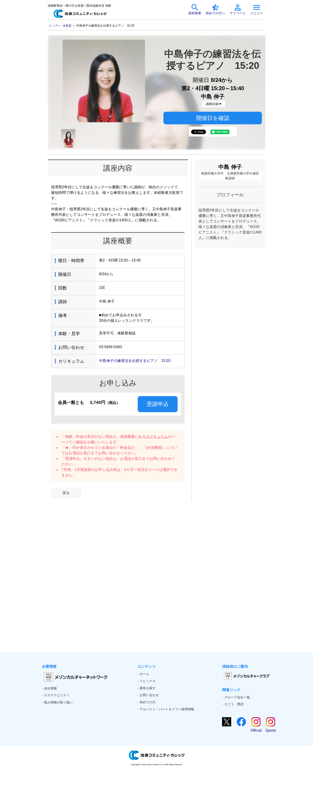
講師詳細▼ (214, 104)
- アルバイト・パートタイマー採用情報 (165, 709)
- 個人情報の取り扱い (57, 702)
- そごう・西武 (233, 704)
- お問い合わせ (148, 695)
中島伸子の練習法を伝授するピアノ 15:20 (134, 361)
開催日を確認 (212, 118)
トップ (53, 25)
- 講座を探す (146, 688)
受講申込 (158, 404)
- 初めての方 (146, 702)
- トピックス (146, 681)
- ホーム (143, 674)
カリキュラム (157, 437)
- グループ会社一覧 (236, 697)
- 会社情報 (49, 688)
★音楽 (67, 25)
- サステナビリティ (56, 695)
